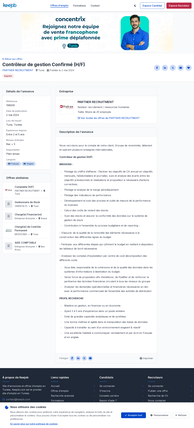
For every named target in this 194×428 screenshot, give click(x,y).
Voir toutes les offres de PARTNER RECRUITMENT (110, 118)
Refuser (182, 415)
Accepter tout (135, 415)
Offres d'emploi (59, 5)
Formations (79, 5)
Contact (95, 5)
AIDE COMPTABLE (25, 242)
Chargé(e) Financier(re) (28, 214)
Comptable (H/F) (24, 186)
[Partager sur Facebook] (157, 68)
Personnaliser (161, 415)
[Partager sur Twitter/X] (173, 68)
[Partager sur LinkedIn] (165, 68)
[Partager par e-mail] (181, 68)
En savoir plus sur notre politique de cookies (34, 424)
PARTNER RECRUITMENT (17, 70)
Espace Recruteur (179, 5)
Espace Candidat (152, 5)
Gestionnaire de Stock (27, 202)
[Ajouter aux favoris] (189, 68)
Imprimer (148, 358)
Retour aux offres (13, 59)
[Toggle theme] (135, 5)
